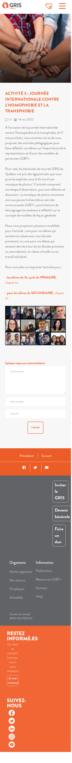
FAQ (39, 596)
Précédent (27, 455)
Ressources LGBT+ (48, 579)
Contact (41, 587)
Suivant (47, 455)
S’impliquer (17, 588)
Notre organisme (20, 571)
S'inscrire (13, 688)
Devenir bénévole (62, 513)
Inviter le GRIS (60, 491)
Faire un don (59, 535)
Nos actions (17, 580)
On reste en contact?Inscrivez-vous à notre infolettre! (12, 657)
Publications (44, 570)
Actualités (16, 597)
